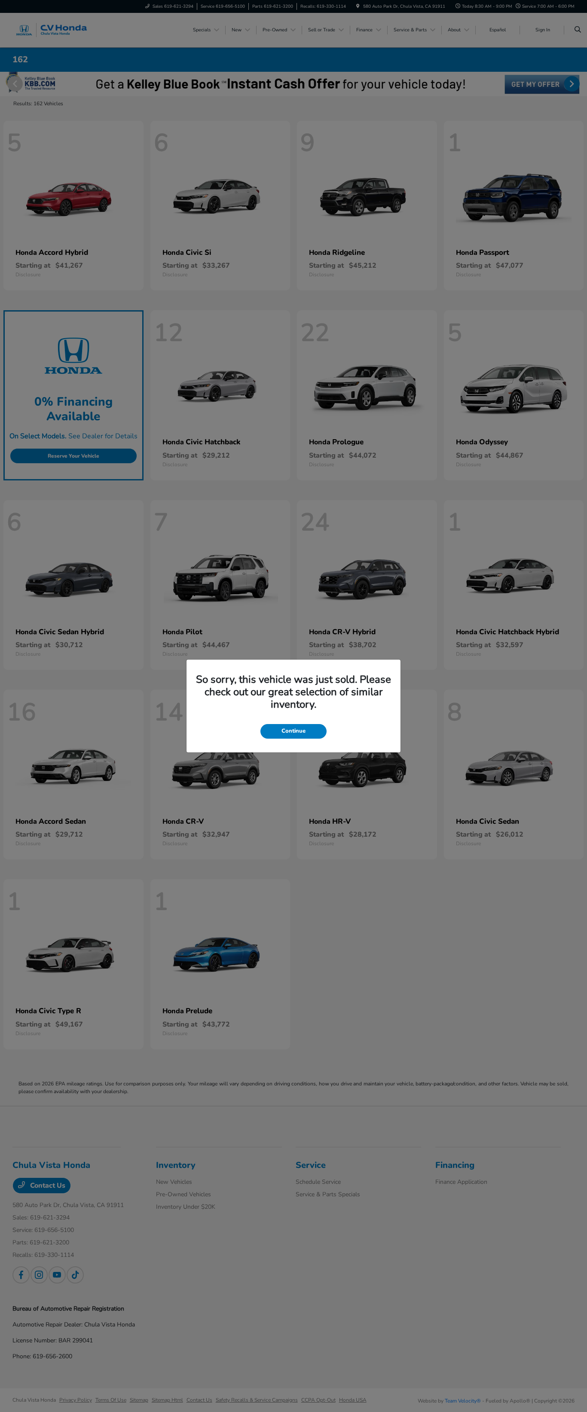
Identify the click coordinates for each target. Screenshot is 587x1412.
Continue (293, 731)
